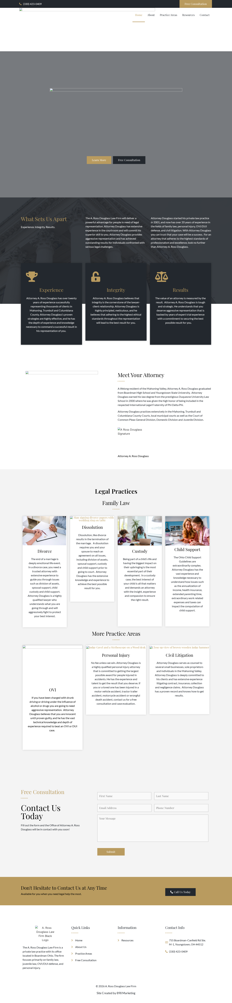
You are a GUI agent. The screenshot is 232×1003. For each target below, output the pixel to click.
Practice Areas (168, 15)
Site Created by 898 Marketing (116, 993)
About (151, 15)
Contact (205, 15)
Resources (188, 15)
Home (138, 15)
